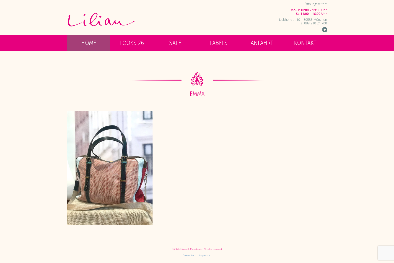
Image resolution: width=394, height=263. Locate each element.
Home (88, 43)
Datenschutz (189, 255)
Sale (175, 43)
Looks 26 (132, 43)
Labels (219, 43)
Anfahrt (262, 43)
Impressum (205, 255)
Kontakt (305, 43)
